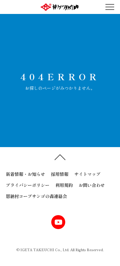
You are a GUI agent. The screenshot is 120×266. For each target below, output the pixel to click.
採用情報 (59, 174)
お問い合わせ (92, 185)
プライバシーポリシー (28, 185)
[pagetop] (60, 158)
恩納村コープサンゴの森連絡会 (36, 196)
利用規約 (64, 185)
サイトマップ (87, 174)
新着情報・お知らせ (25, 174)
